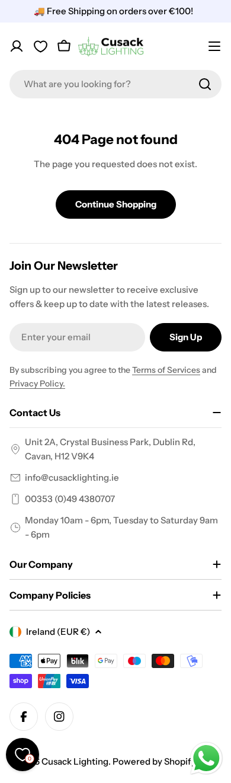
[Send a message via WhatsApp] (206, 758)
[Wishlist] (40, 46)
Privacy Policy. (37, 383)
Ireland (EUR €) (58, 631)
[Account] (16, 46)
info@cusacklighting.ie (72, 477)
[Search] (205, 84)
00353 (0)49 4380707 (70, 498)
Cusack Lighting (74, 761)
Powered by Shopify (154, 761)
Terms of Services (166, 370)
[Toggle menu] (214, 46)
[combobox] (115, 84)
